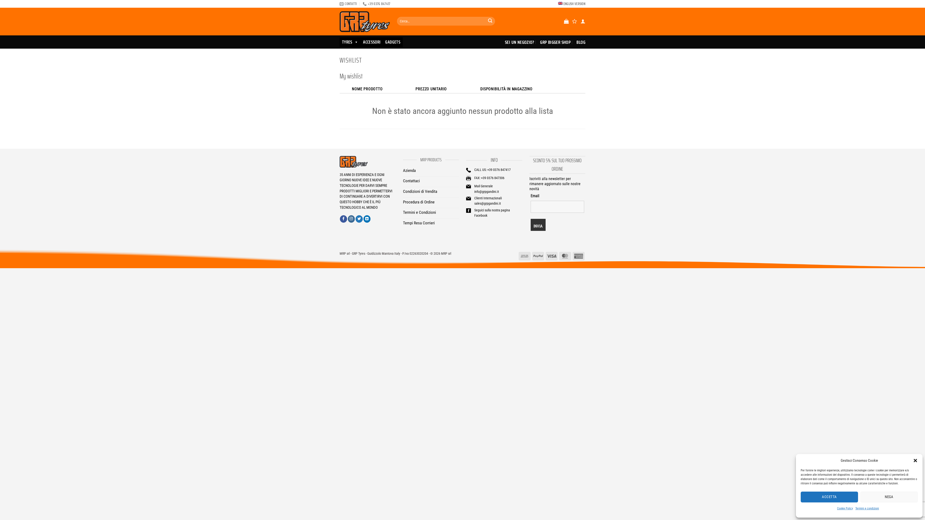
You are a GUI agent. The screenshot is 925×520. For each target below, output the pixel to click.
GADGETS (392, 42)
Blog (580, 42)
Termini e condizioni (867, 508)
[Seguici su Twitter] (359, 218)
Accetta (829, 497)
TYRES (347, 42)
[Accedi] (583, 21)
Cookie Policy (845, 508)
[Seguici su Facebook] (343, 218)
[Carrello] (566, 21)
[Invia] (490, 21)
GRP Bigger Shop (555, 42)
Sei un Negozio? (519, 42)
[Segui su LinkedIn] (367, 218)
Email (535, 196)
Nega (889, 497)
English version (574, 3)
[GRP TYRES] (365, 21)
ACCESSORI (371, 42)
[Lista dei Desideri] (574, 21)
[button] (915, 460)
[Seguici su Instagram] (351, 218)
